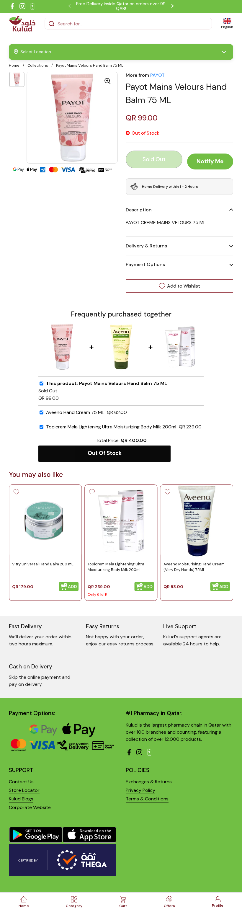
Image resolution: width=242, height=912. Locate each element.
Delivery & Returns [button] (146, 246)
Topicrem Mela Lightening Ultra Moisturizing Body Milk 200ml (111, 427)
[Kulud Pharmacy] (22, 23)
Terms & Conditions (147, 799)
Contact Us (21, 782)
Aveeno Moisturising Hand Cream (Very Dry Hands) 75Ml (194, 567)
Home (14, 65)
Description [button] (139, 210)
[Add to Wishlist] (16, 492)
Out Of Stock (105, 453)
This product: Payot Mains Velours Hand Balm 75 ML (106, 383)
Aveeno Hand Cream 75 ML (75, 412)
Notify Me (210, 161)
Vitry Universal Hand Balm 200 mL (42, 564)
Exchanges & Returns (149, 782)
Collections (37, 65)
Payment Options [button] (145, 264)
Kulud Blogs (21, 799)
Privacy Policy (140, 790)
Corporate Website (30, 807)
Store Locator (24, 790)
